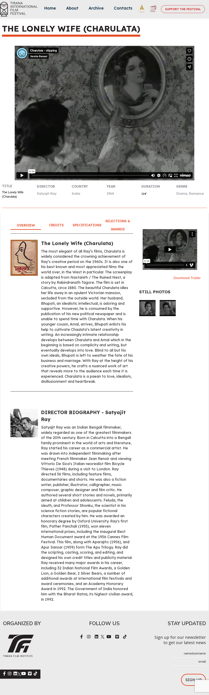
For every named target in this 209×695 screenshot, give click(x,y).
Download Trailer (187, 278)
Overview (26, 225)
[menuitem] (50, 9)
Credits (56, 225)
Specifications (87, 225)
